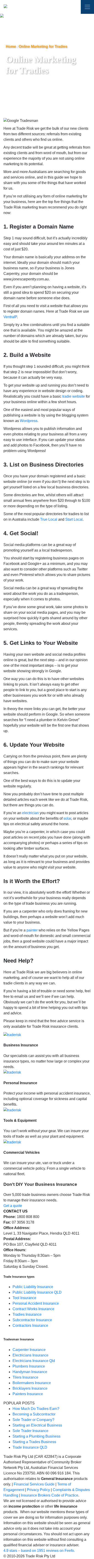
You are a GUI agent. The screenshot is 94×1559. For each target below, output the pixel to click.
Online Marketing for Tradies (43, 46)
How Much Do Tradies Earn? (36, 1409)
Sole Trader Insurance (30, 1431)
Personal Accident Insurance (36, 1303)
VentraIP (10, 317)
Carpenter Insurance (29, 1350)
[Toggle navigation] (87, 7)
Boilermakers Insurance (32, 1383)
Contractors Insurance (30, 1325)
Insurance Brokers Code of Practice (49, 1495)
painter (32, 930)
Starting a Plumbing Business (36, 1436)
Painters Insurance (28, 1394)
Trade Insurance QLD (30, 1447)
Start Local (74, 519)
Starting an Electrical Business (37, 1425)
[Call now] (71, 8)
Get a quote (12, 1206)
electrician (30, 813)
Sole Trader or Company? (33, 1420)
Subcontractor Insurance (32, 1320)
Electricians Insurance (30, 1355)
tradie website (73, 396)
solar (67, 818)
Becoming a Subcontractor (34, 1414)
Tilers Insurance (25, 1377)
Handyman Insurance (30, 1372)
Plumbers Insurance (29, 1366)
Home (11, 46)
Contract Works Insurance (33, 1309)
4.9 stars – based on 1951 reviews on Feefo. (39, 1551)
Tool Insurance (24, 1298)
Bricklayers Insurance (30, 1388)
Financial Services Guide (34, 1484)
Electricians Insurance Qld (34, 1361)
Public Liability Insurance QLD (37, 1292)
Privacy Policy (38, 1490)
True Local (48, 519)
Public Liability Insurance (33, 1287)
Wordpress (28, 421)
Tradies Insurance (27, 1314)
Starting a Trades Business (34, 1442)
